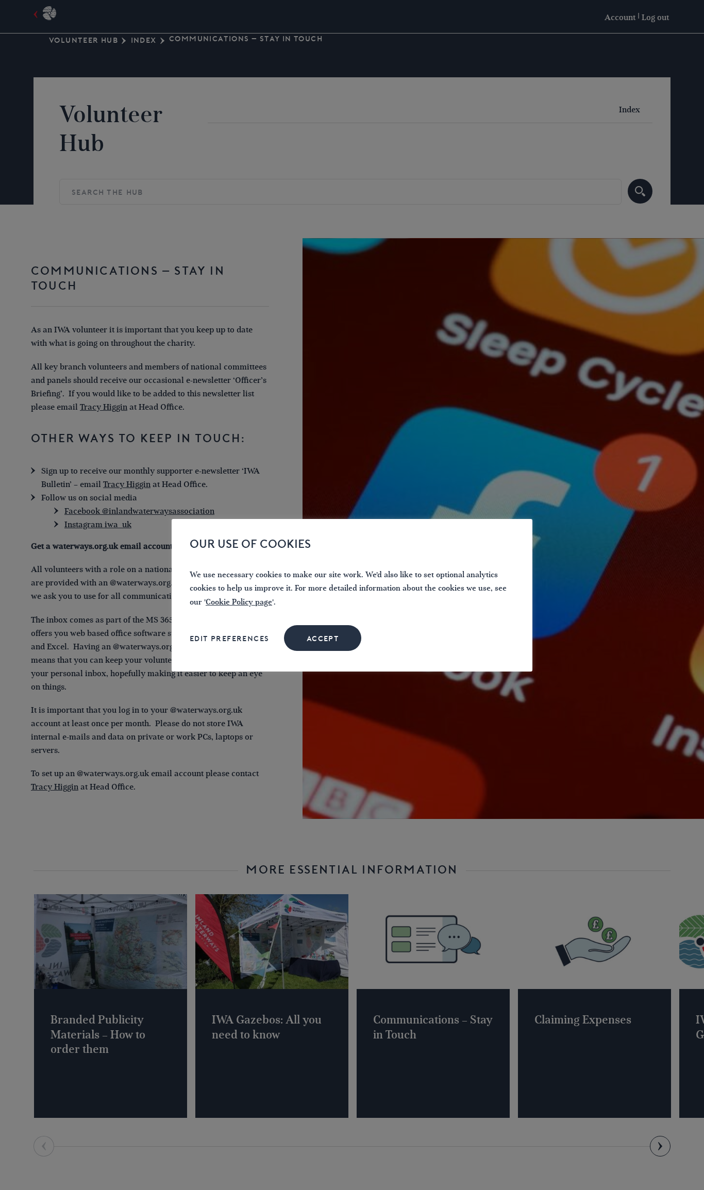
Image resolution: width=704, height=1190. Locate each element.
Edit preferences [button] (229, 638)
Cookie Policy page (239, 602)
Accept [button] (323, 638)
